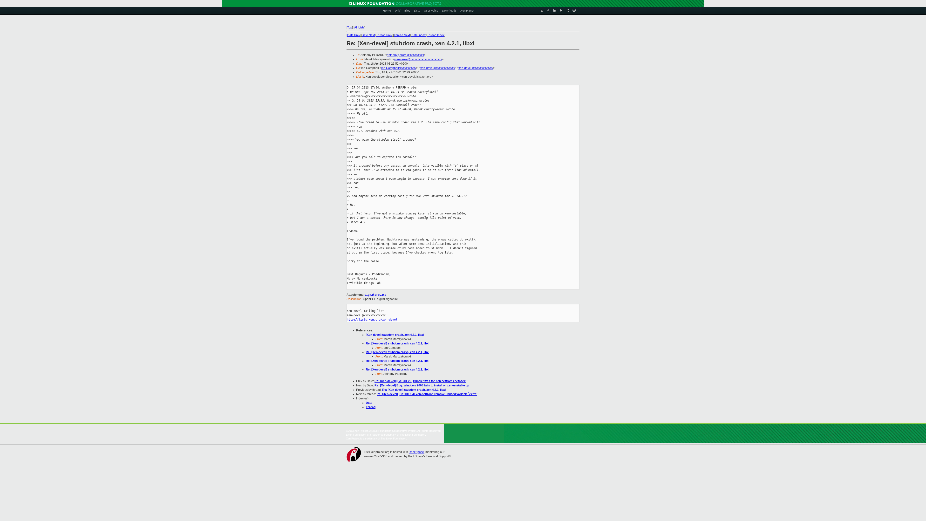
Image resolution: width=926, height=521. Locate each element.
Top (349, 27)
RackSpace (416, 452)
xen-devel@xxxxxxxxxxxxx (437, 68)
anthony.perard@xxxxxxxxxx (405, 55)
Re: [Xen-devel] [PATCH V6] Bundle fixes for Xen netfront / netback (420, 381)
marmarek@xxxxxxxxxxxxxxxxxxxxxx (418, 59)
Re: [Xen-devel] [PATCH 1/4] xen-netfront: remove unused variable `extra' (427, 394)
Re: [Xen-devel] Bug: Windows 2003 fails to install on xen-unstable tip (421, 385)
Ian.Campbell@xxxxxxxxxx (398, 68)
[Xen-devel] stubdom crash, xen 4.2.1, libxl (395, 334)
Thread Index (435, 35)
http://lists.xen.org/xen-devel (372, 319)
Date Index (418, 35)
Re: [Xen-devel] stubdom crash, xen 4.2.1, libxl (397, 343)
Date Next (368, 35)
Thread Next (402, 35)
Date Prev (353, 35)
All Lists (359, 27)
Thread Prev (384, 35)
